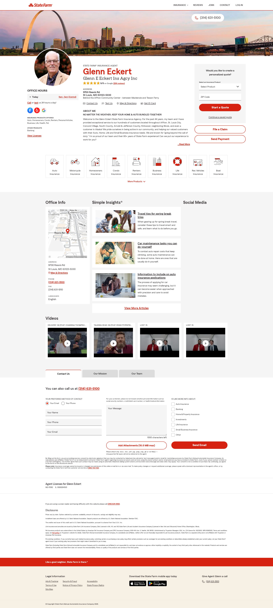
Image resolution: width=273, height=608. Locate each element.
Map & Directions (59, 273)
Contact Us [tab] (63, 373)
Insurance (179, 5)
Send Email (199, 445)
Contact (225, 5)
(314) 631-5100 (56, 282)
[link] (40, 5)
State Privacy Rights (95, 585)
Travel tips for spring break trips (154, 215)
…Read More (184, 144)
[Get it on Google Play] (157, 583)
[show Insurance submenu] (187, 5)
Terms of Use (51, 585)
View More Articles (136, 308)
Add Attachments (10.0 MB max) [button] (136, 445)
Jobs (211, 5)
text (36, 103)
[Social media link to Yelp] (37, 110)
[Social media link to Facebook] (30, 110)
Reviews (198, 5)
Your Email (54, 403)
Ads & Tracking (52, 581)
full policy (55, 533)
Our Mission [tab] (100, 373)
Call (29, 103)
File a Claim (220, 129)
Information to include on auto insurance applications (157, 276)
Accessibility (92, 581)
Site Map (49, 589)
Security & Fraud (70, 581)
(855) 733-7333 (93, 468)
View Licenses (34, 136)
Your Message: (115, 408)
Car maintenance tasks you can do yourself (157, 245)
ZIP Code (205, 97)
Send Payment (220, 139)
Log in (239, 5)
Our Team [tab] (137, 373)
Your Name (52, 412)
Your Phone (71, 403)
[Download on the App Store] (137, 583)
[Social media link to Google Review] (44, 110)
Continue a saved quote (220, 117)
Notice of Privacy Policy (72, 585)
